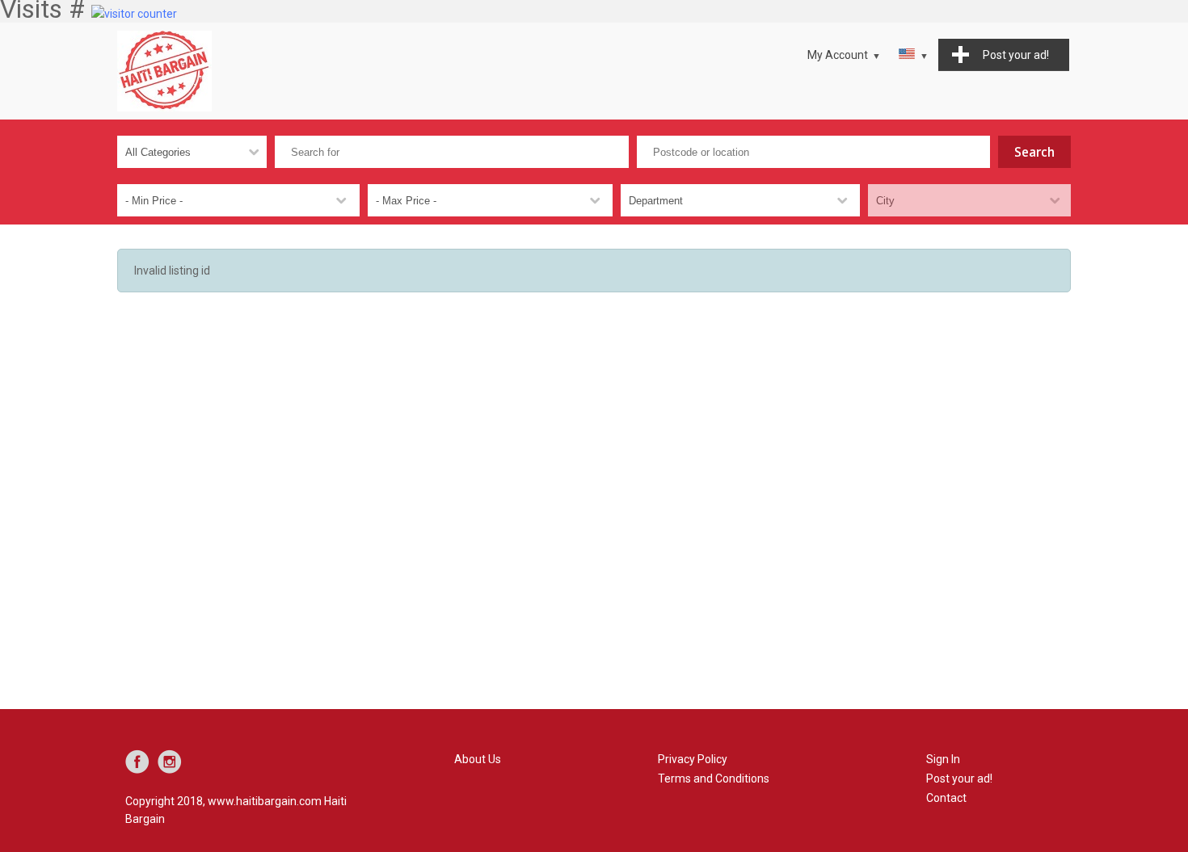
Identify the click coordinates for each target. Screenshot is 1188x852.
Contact (946, 797)
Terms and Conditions (713, 778)
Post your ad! (959, 778)
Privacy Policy (692, 759)
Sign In (943, 759)
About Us (477, 759)
